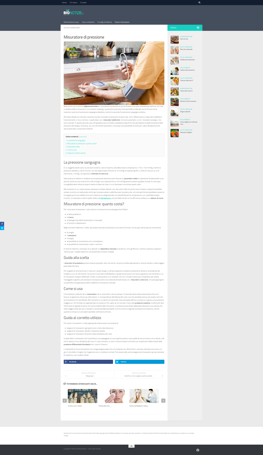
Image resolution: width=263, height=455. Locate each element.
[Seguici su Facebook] (198, 27)
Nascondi (82, 137)
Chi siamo (73, 2)
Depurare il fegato (186, 132)
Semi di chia (184, 39)
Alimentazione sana (71, 22)
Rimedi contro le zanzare (188, 101)
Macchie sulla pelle (186, 49)
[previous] (65, 401)
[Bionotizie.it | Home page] (74, 12)
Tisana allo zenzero (186, 91)
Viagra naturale (185, 112)
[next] (163, 401)
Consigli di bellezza (104, 22)
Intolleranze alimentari (187, 60)
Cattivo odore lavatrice (187, 70)
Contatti (83, 2)
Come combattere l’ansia (138, 406)
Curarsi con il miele (75, 406)
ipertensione (106, 198)
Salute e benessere (122, 22)
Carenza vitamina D (186, 80)
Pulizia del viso (104, 406)
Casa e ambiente (88, 22)
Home (64, 2)
